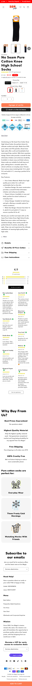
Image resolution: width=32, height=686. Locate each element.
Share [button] (5, 236)
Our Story (6, 607)
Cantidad (3, 95)
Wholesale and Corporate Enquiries (14, 615)
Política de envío (23, 679)
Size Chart (4, 135)
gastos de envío (6, 77)
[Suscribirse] (27, 569)
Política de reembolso (12, 676)
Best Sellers (6, 600)
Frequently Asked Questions (11, 604)
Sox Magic (14, 674)
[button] (3, 7)
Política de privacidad (25, 676)
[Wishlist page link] (20, 7)
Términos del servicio (12, 679)
